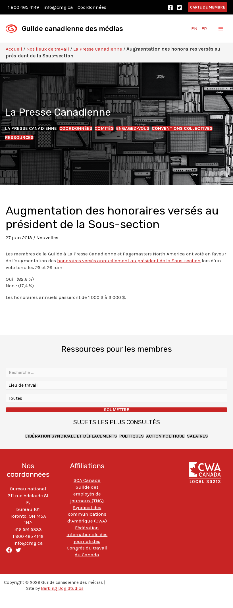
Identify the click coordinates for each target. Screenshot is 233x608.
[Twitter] (179, 8)
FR (204, 28)
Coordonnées (92, 7)
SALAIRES (197, 436)
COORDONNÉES (75, 128)
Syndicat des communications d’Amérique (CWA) (87, 514)
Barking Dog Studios (62, 588)
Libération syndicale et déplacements (71, 436)
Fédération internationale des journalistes (86, 534)
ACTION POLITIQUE (165, 436)
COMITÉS (104, 128)
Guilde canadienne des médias (72, 29)
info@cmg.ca (58, 7)
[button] (207, 7)
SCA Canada (87, 480)
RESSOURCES (19, 137)
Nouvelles (47, 237)
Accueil (14, 49)
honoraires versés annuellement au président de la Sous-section (129, 260)
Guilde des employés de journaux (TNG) (87, 493)
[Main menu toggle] (221, 28)
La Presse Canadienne (97, 49)
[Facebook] (170, 8)
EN (194, 28)
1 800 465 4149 (23, 7)
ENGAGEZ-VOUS (132, 128)
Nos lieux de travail (47, 49)
